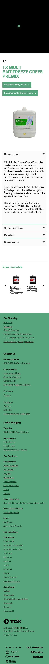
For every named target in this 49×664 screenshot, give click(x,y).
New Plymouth (10, 577)
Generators (8, 477)
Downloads (11, 242)
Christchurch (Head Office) (15, 599)
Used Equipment (11, 512)
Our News (8, 391)
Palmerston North (11, 581)
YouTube (7, 406)
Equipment (8, 469)
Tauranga (7, 553)
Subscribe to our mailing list (16, 413)
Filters (6, 489)
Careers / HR (9, 381)
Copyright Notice (11, 631)
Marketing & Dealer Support (16, 384)
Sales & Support (11, 330)
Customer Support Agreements (18, 341)
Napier (6, 573)
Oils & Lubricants (11, 485)
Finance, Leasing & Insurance (17, 334)
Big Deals (7, 522)
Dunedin (7, 607)
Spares (6, 493)
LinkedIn (7, 410)
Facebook (8, 402)
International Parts (12, 373)
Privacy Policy (10, 635)
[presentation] (5, 285)
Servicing (7, 326)
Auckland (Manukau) (12, 549)
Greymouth (8, 595)
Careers (7, 395)
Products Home (10, 465)
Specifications (13, 228)
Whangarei (8, 541)
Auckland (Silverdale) (13, 545)
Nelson (6, 591)
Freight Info (9, 446)
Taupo (6, 565)
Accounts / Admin (12, 377)
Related (9, 235)
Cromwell (7, 603)
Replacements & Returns (15, 449)
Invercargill (8, 611)
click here (25, 363)
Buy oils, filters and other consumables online (24, 503)
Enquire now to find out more (18, 93)
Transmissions (9, 481)
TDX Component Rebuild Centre (18, 337)
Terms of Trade (27, 631)
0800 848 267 (10, 363)
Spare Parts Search (12, 526)
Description (11, 154)
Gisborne (7, 569)
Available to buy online (15, 84)
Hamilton (7, 557)
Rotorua (7, 561)
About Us (7, 322)
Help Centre (9, 442)
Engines (7, 473)
